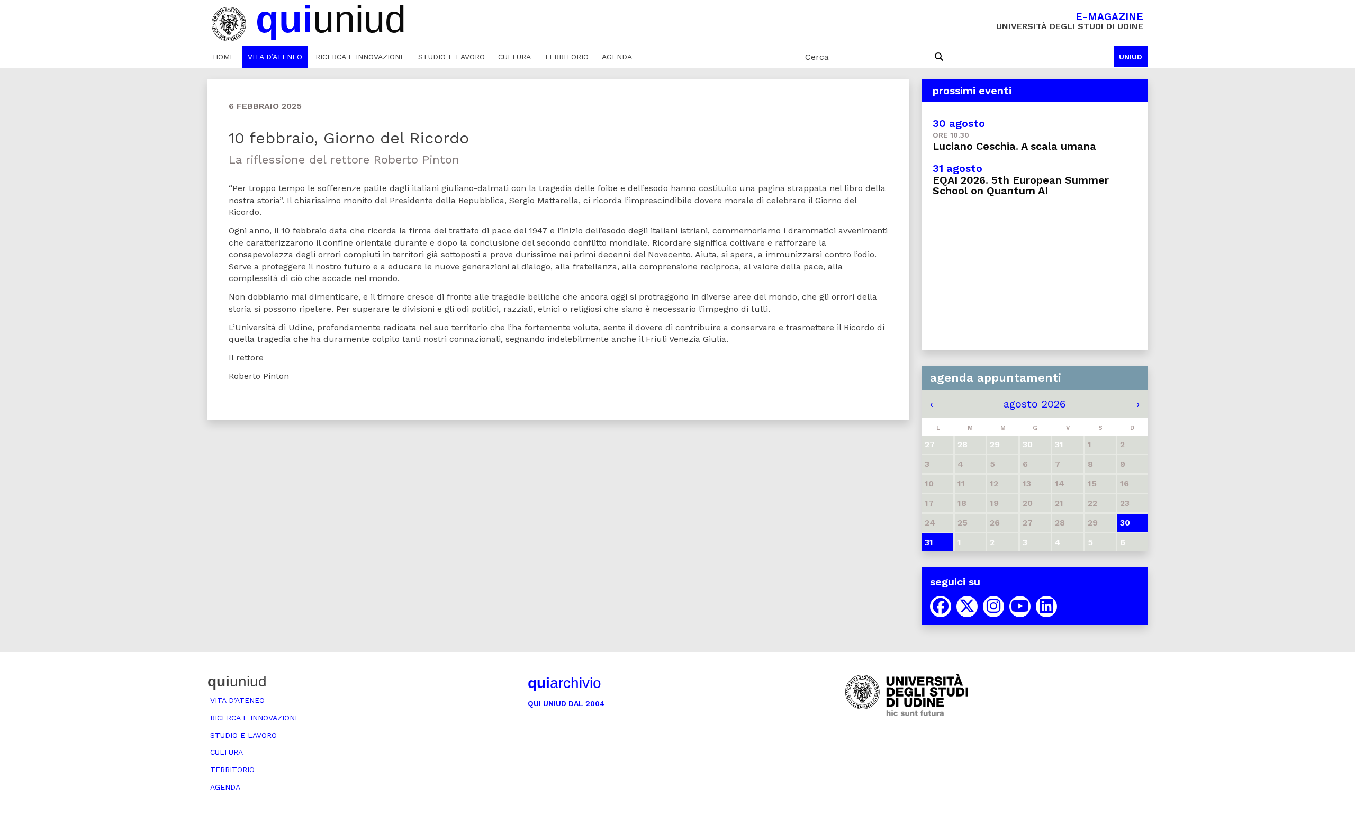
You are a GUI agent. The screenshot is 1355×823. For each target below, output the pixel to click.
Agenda (617, 56)
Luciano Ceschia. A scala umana (1014, 146)
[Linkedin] (1046, 606)
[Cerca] (939, 57)
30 (1125, 523)
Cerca (817, 57)
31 (929, 542)
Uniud (1130, 56)
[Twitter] (967, 606)
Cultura (514, 56)
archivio (564, 683)
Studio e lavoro (451, 56)
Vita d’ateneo (275, 56)
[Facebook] (940, 606)
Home (223, 56)
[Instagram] (993, 606)
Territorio (566, 56)
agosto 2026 (1035, 403)
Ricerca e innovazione (360, 56)
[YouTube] (1020, 606)
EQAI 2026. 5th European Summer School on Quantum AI (1021, 185)
